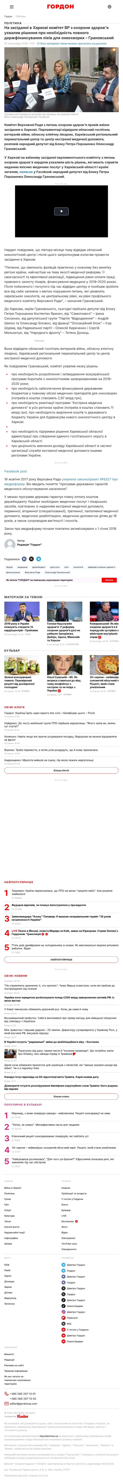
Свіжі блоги (14, 707)
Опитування (68, 1238)
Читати (109, 580)
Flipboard (72, 1317)
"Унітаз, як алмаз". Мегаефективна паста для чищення (46, 1124)
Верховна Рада (32, 572)
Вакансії (9, 1354)
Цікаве (8, 1243)
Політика (21, 16)
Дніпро (8, 1292)
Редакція (9, 1359)
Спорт (7, 1210)
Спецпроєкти (69, 1249)
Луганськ (9, 1303)
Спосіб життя (11, 1227)
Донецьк (9, 1281)
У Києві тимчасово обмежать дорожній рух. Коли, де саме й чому (46, 1009)
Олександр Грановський (57, 572)
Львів (7, 1270)
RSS (69, 1323)
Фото (64, 1227)
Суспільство (72, 644)
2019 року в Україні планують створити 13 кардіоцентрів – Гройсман (21, 627)
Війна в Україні (12, 1187)
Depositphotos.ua (49, 1436)
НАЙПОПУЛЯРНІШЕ (18, 882)
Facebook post (15, 471)
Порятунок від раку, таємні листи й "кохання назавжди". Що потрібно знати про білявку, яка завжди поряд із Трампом (65, 1052)
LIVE (64, 1215)
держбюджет (39, 567)
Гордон (8, 16)
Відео (65, 1232)
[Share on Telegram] (38, 559)
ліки (66, 567)
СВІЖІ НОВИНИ (15, 975)
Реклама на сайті (14, 1365)
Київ (6, 1264)
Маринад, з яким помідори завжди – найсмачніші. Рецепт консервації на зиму (61, 1113)
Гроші (28, 634)
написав (26, 172)
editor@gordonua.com (23, 1403)
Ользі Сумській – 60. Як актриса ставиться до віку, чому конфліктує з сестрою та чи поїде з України (64, 684)
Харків (9, 567)
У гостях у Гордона (72, 1199)
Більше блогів (61, 770)
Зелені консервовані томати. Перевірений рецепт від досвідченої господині (19, 682)
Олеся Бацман (75, 1306)
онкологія (78, 567)
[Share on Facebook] (24, 559)
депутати (55, 567)
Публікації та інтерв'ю (74, 1193)
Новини (8, 1181)
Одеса (7, 1275)
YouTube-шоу (69, 1243)
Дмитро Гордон (76, 1264)
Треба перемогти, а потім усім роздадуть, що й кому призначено (51, 749)
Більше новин (61, 1096)
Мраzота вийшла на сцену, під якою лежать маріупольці (49, 760)
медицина (23, 567)
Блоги (65, 1204)
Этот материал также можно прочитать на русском (73, 43)
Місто (7, 1258)
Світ (6, 1204)
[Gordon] (60, 6)
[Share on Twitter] (31, 559)
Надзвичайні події (14, 1232)
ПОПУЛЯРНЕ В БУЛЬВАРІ (23, 1104)
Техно (7, 1221)
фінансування (13, 572)
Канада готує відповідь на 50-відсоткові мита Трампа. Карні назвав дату (51, 1076)
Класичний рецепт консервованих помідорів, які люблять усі (50, 1136)
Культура (9, 1215)
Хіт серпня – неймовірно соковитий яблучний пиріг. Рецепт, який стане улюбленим (64, 1147)
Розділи (66, 1181)
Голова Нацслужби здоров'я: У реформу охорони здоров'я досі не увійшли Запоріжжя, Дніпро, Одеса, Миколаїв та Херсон (63, 632)
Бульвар (12, 650)
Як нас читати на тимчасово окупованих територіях (17, 1380)
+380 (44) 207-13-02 (23, 1398)
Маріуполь (10, 1298)
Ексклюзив (68, 1221)
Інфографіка (11, 1238)
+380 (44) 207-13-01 (23, 1393)
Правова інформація (16, 1371)
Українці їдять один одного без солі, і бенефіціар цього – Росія (49, 713)
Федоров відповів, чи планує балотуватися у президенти (49, 905)
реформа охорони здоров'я (101, 567)
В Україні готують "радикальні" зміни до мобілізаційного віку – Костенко (52, 1041)
